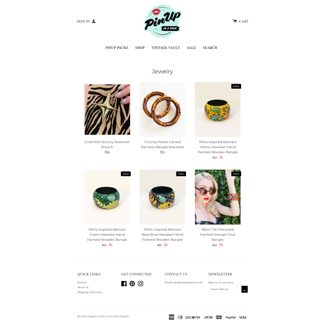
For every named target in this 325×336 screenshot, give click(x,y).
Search (210, 47)
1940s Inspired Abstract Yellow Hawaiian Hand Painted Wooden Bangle (218, 147)
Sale (191, 47)
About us (83, 287)
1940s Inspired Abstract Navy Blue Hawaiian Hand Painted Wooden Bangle (162, 235)
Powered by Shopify (117, 316)
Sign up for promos (220, 282)
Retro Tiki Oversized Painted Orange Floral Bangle (217, 235)
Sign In (84, 21)
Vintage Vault (166, 47)
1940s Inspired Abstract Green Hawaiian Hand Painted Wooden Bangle (107, 235)
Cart (244, 21)
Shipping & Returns (89, 292)
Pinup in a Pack (96, 316)
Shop (140, 47)
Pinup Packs (117, 47)
